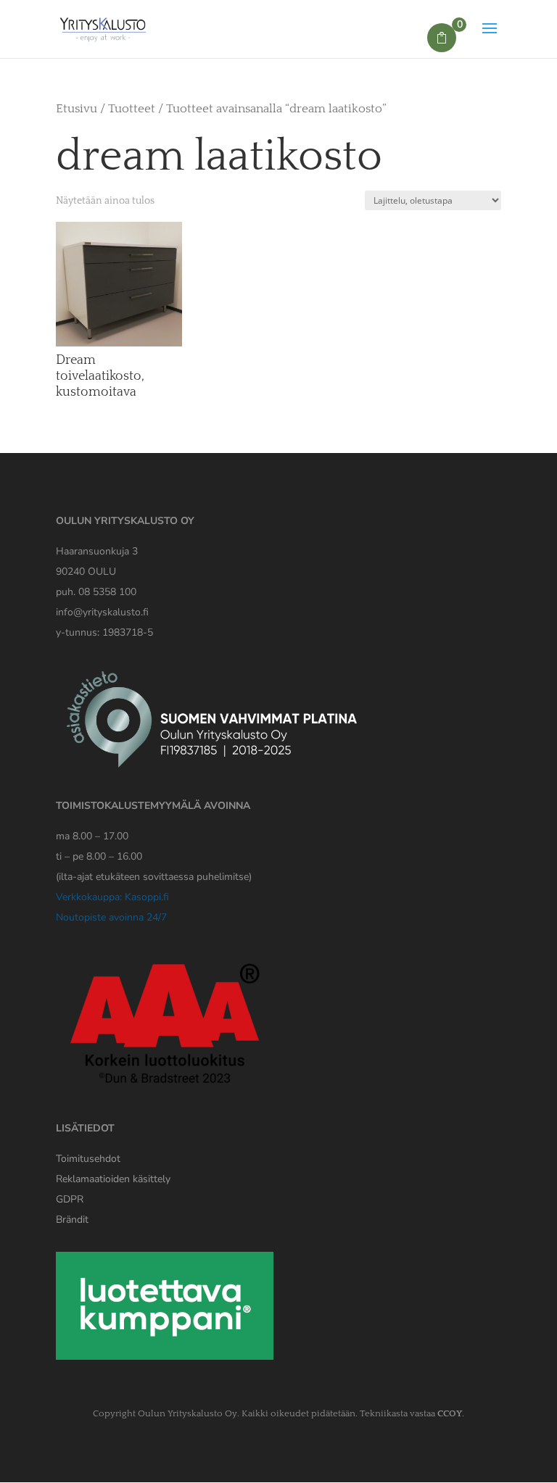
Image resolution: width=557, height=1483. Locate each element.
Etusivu (76, 108)
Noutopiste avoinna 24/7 (111, 917)
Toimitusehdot (88, 1159)
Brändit (72, 1219)
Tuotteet (131, 108)
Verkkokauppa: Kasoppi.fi (112, 897)
